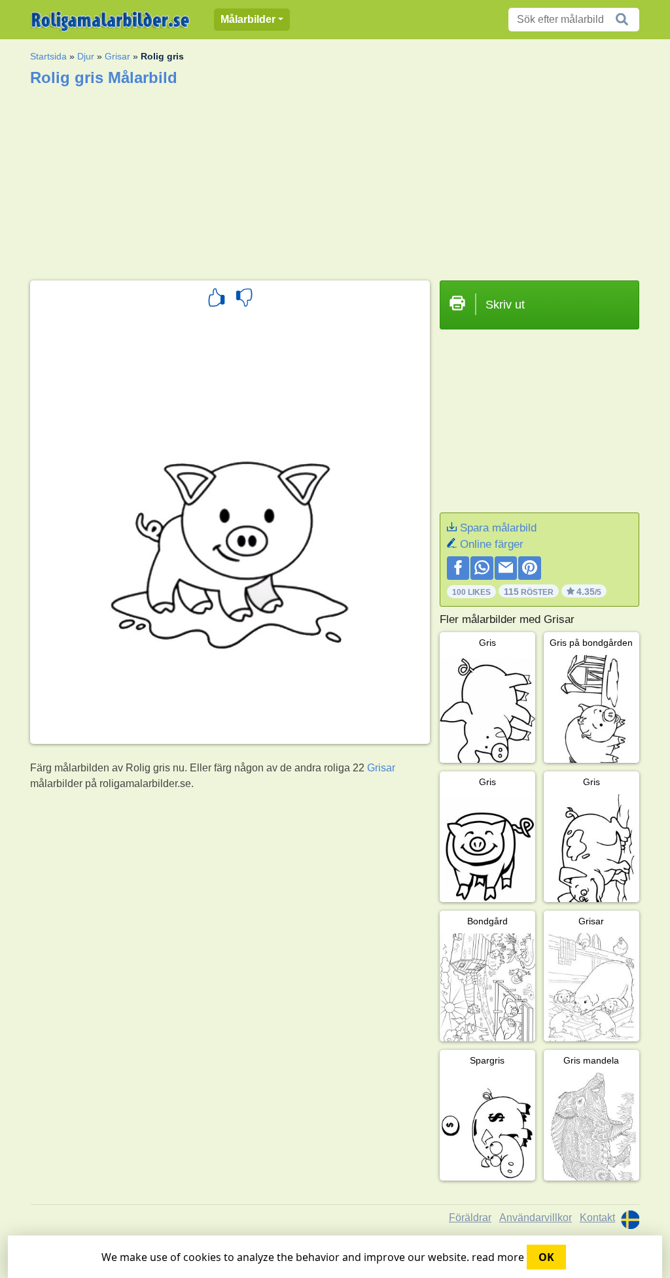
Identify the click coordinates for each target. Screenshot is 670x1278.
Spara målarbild (498, 528)
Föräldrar (470, 1217)
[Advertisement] (334, 179)
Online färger (491, 544)
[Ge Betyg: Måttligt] (244, 299)
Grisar (117, 56)
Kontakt (597, 1217)
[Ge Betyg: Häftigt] (216, 299)
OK (546, 1257)
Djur (85, 56)
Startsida (48, 56)
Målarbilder (247, 19)
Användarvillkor (535, 1217)
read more (498, 1257)
